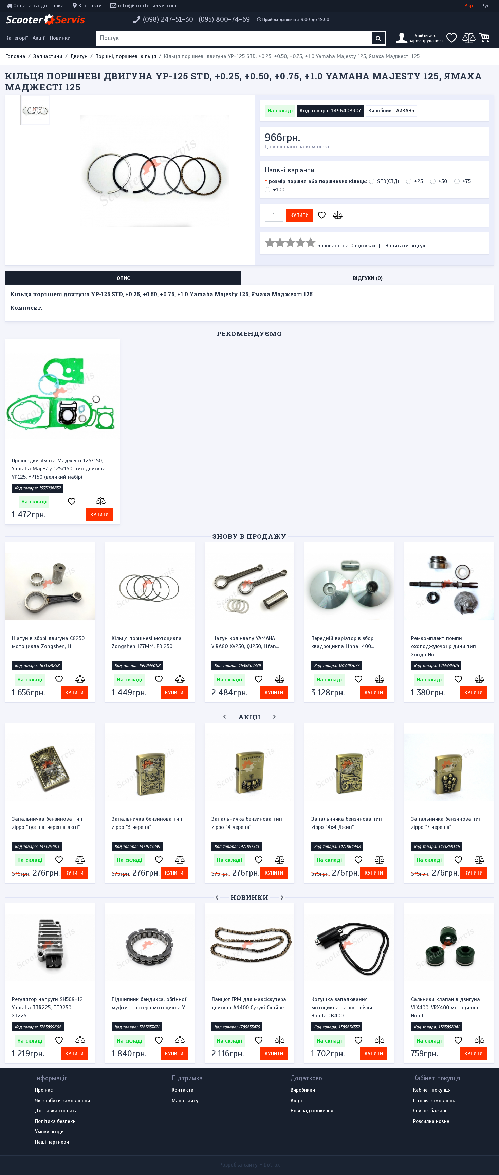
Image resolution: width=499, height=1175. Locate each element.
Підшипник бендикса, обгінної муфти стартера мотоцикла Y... (150, 1003)
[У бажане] (322, 215)
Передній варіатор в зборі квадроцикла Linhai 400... (343, 642)
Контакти (90, 5)
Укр (468, 5)
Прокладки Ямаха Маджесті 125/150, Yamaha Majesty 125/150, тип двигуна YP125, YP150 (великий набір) (59, 468)
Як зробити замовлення (62, 1101)
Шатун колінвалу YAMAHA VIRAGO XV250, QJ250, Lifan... (245, 642)
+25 (418, 181)
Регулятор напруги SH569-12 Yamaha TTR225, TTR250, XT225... (47, 1007)
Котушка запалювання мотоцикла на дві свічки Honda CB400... (341, 1007)
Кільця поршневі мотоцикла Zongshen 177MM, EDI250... (147, 642)
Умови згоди (49, 1132)
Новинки (60, 38)
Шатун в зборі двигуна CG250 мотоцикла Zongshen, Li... (48, 642)
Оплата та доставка (38, 5)
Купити (299, 215)
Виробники (303, 1090)
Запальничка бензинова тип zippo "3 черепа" (147, 823)
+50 (442, 181)
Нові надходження (312, 1111)
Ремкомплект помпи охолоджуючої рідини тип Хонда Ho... (443, 646)
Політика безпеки (55, 1121)
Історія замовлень (434, 1101)
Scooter (45, 19)
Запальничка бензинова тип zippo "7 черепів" (446, 823)
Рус (485, 5)
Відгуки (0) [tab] (368, 278)
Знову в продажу (249, 536)
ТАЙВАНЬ (403, 110)
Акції (38, 38)
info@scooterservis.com (147, 5)
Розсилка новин (431, 1121)
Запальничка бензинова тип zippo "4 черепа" (246, 823)
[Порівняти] (337, 215)
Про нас (44, 1090)
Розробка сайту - (249, 1164)
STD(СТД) (388, 181)
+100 (278, 189)
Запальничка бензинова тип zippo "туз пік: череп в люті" (47, 823)
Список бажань (430, 1111)
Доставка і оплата (56, 1111)
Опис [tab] (123, 278)
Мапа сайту (185, 1101)
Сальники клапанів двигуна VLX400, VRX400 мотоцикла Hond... (445, 1007)
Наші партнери (52, 1142)
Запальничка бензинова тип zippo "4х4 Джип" (346, 823)
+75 (466, 181)
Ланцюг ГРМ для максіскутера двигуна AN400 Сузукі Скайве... (249, 1003)
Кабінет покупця (432, 1090)
